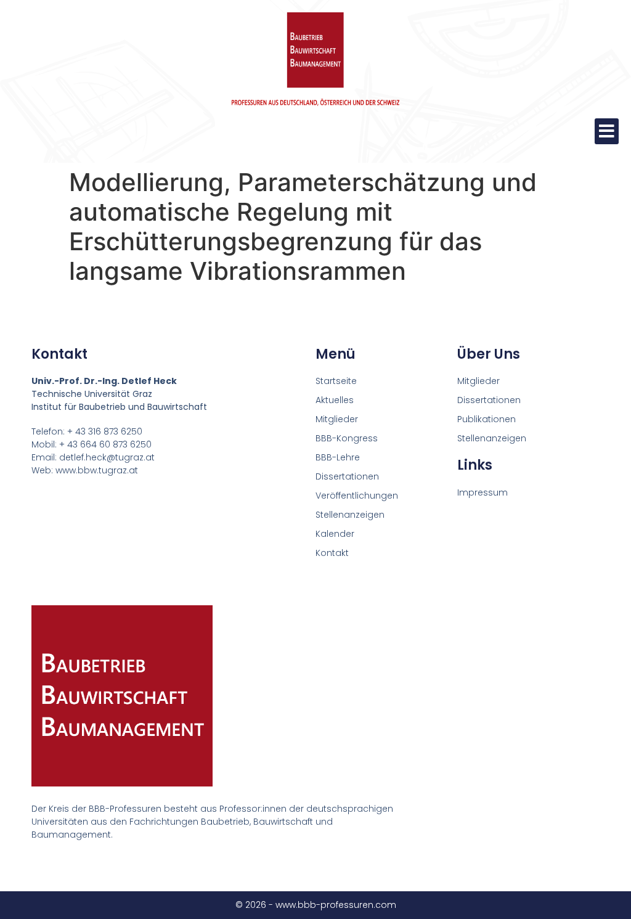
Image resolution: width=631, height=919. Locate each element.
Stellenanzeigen (350, 515)
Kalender (335, 534)
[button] (607, 131)
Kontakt (332, 553)
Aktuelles (335, 400)
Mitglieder (337, 419)
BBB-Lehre (338, 457)
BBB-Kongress (347, 438)
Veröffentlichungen (357, 495)
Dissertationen (347, 476)
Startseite (336, 381)
